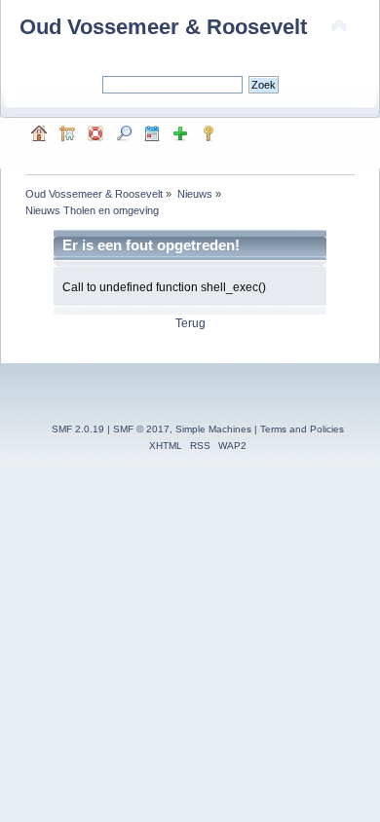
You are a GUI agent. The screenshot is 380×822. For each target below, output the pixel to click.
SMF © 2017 (141, 429)
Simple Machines (213, 429)
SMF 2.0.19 (78, 429)
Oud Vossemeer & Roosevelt (163, 27)
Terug (190, 323)
